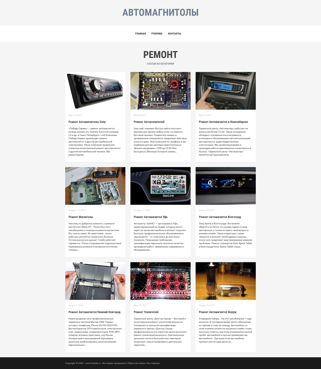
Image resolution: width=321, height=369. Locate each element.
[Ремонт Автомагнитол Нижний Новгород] (95, 280)
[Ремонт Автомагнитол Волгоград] (226, 185)
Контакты (174, 33)
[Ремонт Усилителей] (160, 280)
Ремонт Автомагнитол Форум (217, 312)
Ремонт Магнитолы (81, 217)
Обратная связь (136, 363)
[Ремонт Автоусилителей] (160, 90)
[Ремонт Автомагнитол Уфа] (160, 185)
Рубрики (156, 33)
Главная (140, 33)
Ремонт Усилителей (146, 312)
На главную (153, 363)
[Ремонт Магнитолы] (95, 185)
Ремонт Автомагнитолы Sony (87, 122)
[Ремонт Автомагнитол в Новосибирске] (226, 90)
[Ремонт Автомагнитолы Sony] (95, 90)
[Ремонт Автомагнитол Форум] (226, 280)
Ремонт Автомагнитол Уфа (150, 217)
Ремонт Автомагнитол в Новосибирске (223, 122)
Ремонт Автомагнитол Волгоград (220, 217)
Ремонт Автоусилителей (149, 122)
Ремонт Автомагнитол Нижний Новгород (94, 312)
